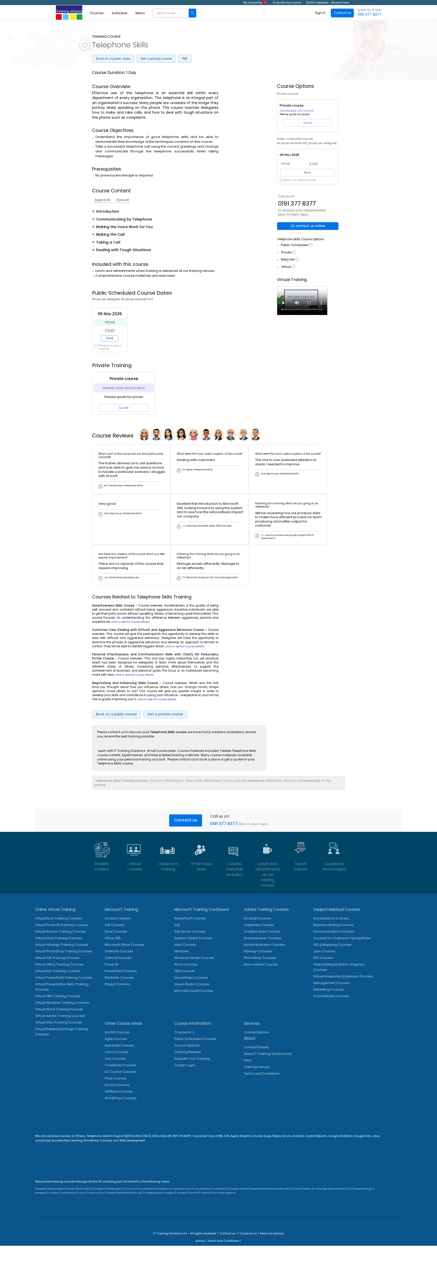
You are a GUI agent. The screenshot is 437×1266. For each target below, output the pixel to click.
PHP (175, 1136)
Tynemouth (132, 1188)
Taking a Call (108, 242)
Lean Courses (324, 951)
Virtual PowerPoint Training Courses (63, 977)
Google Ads (362, 1136)
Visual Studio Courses (191, 984)
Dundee (181, 1192)
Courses (97, 13)
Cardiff (298, 1188)
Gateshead (257, 1188)
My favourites (254, 3)
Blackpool (40, 1192)
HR (169, 1136)
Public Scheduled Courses (195, 1039)
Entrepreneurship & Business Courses (343, 976)
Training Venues (257, 1067)
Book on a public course (116, 714)
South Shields (274, 1188)
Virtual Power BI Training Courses (61, 925)
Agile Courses (116, 1039)
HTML (219, 1136)
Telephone (93, 1136)
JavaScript (42, 1140)
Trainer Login (184, 1065)
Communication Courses (333, 931)
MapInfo (245, 1136)
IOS (226, 1136)
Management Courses (331, 983)
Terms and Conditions (262, 1073)
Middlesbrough (363, 1188)
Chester (205, 1192)
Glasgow (169, 1192)
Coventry (92, 1192)
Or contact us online (308, 226)
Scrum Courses (117, 1085)
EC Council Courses (120, 1072)
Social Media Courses (331, 996)
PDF (184, 58)
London (71, 1188)
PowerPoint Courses (121, 971)
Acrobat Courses (257, 918)
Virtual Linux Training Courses (58, 938)
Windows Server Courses (194, 958)
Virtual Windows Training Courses (62, 1002)
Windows (181, 951)
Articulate (159, 1136)
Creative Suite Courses (262, 931)
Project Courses (117, 984)
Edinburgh (135, 1192)
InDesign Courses (258, 951)
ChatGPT (185, 1136)
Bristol (245, 1188)
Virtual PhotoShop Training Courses (63, 951)
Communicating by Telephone (124, 219)
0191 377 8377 (297, 203)
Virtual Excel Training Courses (58, 918)
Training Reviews (187, 1052)
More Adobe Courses (261, 964)
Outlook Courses (118, 958)
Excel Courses (116, 931)
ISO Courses (323, 958)
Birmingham (85, 1188)
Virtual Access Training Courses (60, 931)
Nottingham (337, 1188)
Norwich (193, 1192)
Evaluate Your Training (192, 1058)
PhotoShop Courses (260, 958)
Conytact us (248, 1233)
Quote (123, 408)
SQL (177, 925)
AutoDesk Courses (119, 1045)
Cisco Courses (116, 1052)
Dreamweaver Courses (262, 938)
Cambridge (320, 1188)
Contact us (185, 820)
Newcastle (41, 1188)
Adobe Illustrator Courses (264, 944)
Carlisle (52, 1192)
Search (192, 13)
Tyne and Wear (202, 1188)
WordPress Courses (121, 1098)
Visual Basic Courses (191, 977)
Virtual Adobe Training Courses (60, 1016)
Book (109, 338)
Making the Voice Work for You (124, 227)
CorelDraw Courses (120, 1065)
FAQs (248, 1060)
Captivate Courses (259, 925)
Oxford (287, 1188)
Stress (80, 1136)
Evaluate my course (287, 3)
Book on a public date (113, 58)
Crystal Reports (316, 1136)
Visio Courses (185, 944)
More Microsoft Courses (193, 991)
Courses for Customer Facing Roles (341, 938)
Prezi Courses (115, 1078)
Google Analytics (340, 1136)
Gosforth (100, 1188)
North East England (223, 1192)
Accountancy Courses (331, 918)
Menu (140, 13)
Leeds (111, 1192)
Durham (186, 1188)
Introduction (107, 211)
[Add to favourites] (84, 45)
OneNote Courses (119, 951)
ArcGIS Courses (117, 1032)
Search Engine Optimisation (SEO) (126, 1136)
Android (298, 1136)
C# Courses (114, 925)
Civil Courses (115, 1058)
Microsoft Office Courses (124, 944)
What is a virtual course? (110, 347)
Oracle (257, 1136)
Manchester (57, 1188)
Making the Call (110, 234)
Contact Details (256, 1047)
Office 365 (113, 938)
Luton (81, 1192)
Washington (115, 1188)
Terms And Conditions (223, 1241)
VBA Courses (184, 971)
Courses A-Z (184, 1032)
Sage (267, 1136)
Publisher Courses (119, 977)
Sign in (320, 13)
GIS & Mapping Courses (332, 944)
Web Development (132, 1140)
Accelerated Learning (67, 1140)
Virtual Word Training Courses (59, 1009)
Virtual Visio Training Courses (58, 1022)
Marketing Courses (328, 989)
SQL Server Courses (190, 931)
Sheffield (122, 1192)
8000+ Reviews (317, 3)
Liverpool (219, 1188)
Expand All (102, 200)
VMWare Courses (119, 1091)
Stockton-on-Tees (168, 1188)
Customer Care (203, 1136)
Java (375, 1136)
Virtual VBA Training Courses (57, 996)
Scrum (286, 1136)
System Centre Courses (193, 938)
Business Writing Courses (333, 925)
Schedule (119, 13)
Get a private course (156, 58)
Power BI (111, 964)
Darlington (232, 1188)
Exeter (307, 1188)
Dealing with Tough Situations (123, 250)
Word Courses (186, 964)
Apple (234, 1136)
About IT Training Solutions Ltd (268, 1054)
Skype (276, 1136)
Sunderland (148, 1188)
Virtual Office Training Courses (59, 964)
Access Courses (118, 918)
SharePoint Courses (190, 918)
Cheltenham (68, 1192)
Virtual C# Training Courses (57, 958)
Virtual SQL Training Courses (57, 971)
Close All (122, 200)
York (349, 1188)
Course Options (187, 1045)
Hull (102, 1192)
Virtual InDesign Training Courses (61, 944)
